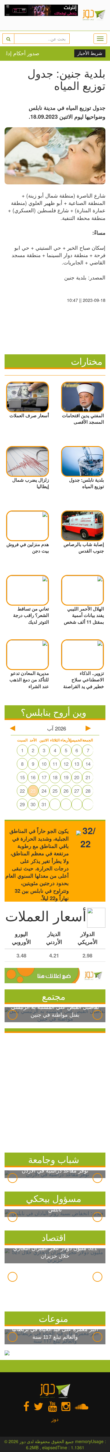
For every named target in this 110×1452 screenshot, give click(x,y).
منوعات (53, 1318)
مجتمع (53, 996)
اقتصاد (54, 1237)
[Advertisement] (55, 1091)
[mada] (41, 15)
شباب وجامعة (53, 1159)
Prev (12, 1015)
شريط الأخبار (89, 53)
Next (97, 1015)
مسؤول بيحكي (53, 1198)
